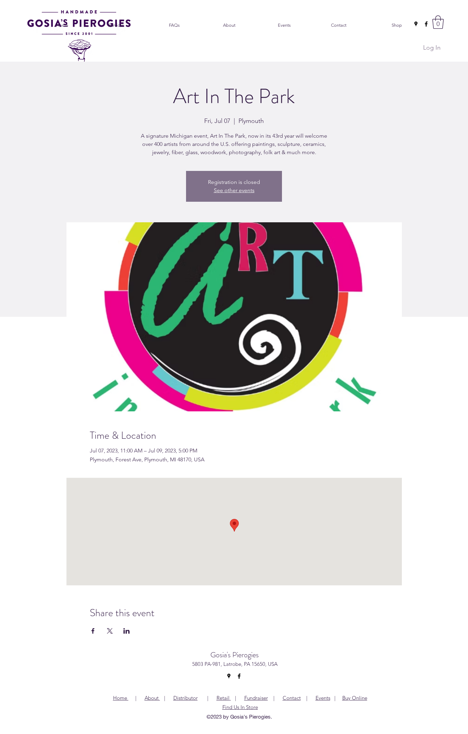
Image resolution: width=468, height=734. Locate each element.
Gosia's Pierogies (234, 654)
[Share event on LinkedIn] (126, 631)
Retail (223, 698)
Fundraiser (256, 698)
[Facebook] (426, 24)
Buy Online (354, 698)
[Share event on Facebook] (93, 631)
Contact (292, 698)
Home (120, 698)
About (152, 698)
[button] (438, 22)
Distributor (185, 698)
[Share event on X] (110, 631)
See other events (234, 190)
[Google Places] (415, 24)
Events (323, 698)
